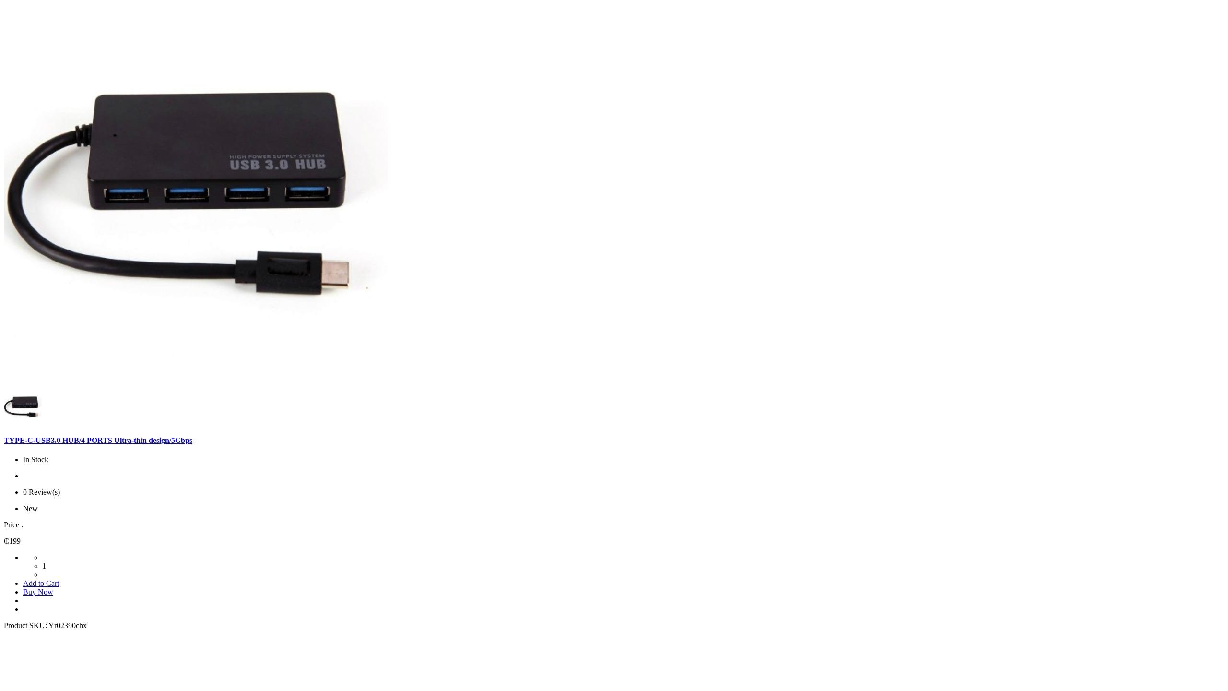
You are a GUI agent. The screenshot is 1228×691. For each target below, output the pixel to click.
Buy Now (38, 592)
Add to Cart (41, 583)
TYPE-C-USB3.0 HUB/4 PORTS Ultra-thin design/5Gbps (98, 440)
